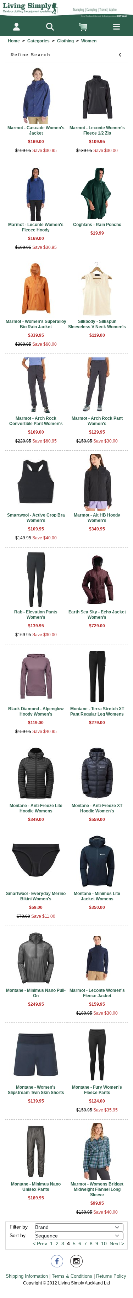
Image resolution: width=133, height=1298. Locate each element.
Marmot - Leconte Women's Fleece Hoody (35, 227)
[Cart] (83, 27)
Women (88, 40)
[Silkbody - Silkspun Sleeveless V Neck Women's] (97, 289)
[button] (49, 27)
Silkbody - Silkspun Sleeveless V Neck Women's (97, 324)
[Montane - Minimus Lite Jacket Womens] (97, 861)
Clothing (65, 40)
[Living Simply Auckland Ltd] (66, 8)
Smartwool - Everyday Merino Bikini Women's (36, 896)
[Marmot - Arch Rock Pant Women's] (97, 385)
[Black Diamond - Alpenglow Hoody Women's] (36, 676)
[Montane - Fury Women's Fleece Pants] (97, 1054)
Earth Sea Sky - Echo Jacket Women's (97, 614)
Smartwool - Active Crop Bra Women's (36, 518)
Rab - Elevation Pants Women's (35, 614)
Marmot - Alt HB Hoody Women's (97, 518)
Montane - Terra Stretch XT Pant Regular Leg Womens (97, 711)
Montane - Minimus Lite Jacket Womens (97, 896)
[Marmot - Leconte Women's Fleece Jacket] (97, 958)
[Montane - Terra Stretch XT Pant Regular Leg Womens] (97, 676)
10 (104, 1243)
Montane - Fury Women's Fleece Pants (97, 1090)
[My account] (16, 27)
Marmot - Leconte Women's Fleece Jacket (97, 993)
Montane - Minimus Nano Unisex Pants (36, 1187)
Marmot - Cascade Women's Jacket (36, 130)
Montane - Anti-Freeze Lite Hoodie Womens (36, 808)
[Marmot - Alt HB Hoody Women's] (97, 482)
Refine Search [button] (30, 54)
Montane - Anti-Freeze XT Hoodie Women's (97, 808)
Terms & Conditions (72, 1276)
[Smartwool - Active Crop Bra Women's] (36, 482)
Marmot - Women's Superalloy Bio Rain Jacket (36, 324)
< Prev (40, 1243)
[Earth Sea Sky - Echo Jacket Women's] (97, 579)
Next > (117, 1243)
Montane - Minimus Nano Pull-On (36, 993)
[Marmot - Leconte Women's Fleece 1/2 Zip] (97, 95)
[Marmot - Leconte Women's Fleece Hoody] (36, 192)
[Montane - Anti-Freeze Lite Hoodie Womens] (36, 773)
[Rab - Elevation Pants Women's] (36, 579)
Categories (38, 40)
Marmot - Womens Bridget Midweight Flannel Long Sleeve (97, 1189)
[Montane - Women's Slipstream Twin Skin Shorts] (36, 1054)
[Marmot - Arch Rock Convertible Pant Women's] (36, 385)
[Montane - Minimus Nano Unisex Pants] (36, 1151)
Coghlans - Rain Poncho (97, 224)
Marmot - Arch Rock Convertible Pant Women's (36, 421)
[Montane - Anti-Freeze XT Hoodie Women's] (97, 773)
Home (14, 40)
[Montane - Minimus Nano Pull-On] (36, 958)
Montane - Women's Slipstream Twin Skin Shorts (36, 1090)
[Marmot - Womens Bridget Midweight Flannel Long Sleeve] (97, 1151)
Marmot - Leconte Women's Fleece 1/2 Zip (97, 130)
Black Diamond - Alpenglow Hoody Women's (35, 711)
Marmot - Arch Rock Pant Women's (97, 421)
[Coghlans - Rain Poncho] (97, 192)
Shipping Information (27, 1276)
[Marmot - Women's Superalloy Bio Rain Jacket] (36, 289)
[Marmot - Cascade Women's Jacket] (36, 95)
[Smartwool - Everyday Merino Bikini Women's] (36, 861)
